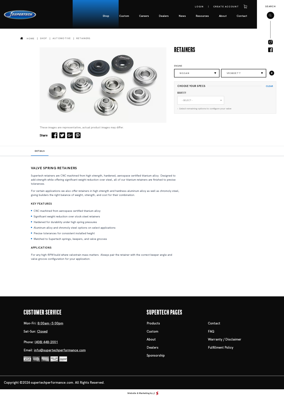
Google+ (70, 135)
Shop (43, 38)
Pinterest (78, 135)
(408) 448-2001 (46, 342)
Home (30, 38)
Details (40, 151)
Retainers (83, 38)
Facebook (54, 135)
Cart (244, 6)
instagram (270, 42)
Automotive (62, 38)
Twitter (62, 135)
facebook (270, 50)
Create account (226, 6)
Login (199, 6)
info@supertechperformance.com (60, 350)
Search (270, 6)
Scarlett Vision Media (157, 393)
